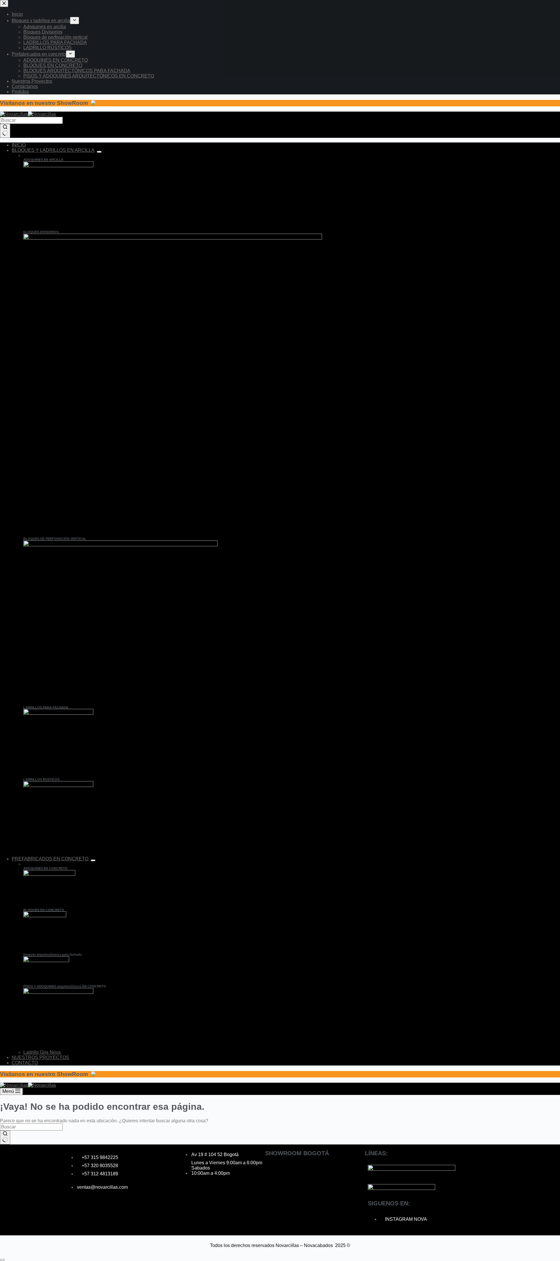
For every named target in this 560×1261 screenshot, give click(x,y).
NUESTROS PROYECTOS (40, 1057)
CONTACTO (25, 1062)
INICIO (19, 144)
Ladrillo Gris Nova (42, 1052)
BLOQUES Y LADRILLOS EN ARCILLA (53, 150)
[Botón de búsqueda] (5, 131)
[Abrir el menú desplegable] (99, 152)
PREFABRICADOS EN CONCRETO (50, 858)
